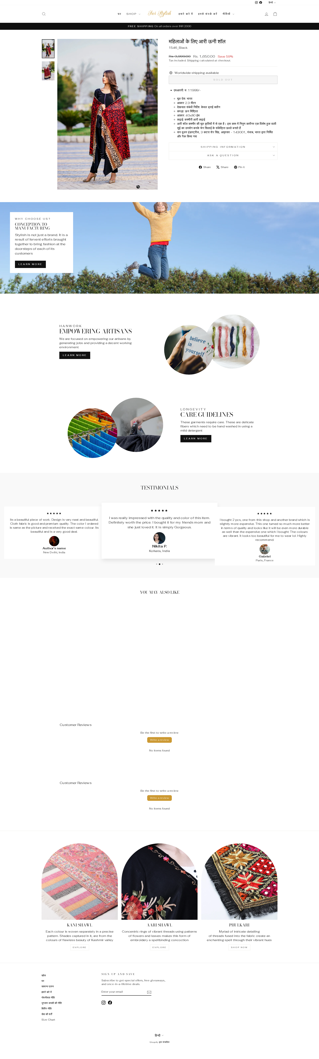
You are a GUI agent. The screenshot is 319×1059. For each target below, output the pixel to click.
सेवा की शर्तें (47, 1014)
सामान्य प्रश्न (48, 986)
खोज (44, 975)
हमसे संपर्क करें (208, 14)
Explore (80, 947)
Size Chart (48, 1019)
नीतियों (227, 14)
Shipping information (223, 146)
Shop (132, 14)
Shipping (193, 60)
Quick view (69, 683)
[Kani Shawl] (80, 881)
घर (119, 14)
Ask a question (223, 155)
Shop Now (239, 947)
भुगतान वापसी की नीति (52, 1003)
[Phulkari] (239, 881)
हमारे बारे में (186, 14)
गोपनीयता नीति (48, 997)
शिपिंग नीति (47, 1008)
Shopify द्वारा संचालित (159, 1042)
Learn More (30, 264)
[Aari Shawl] (159, 881)
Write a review (159, 740)
